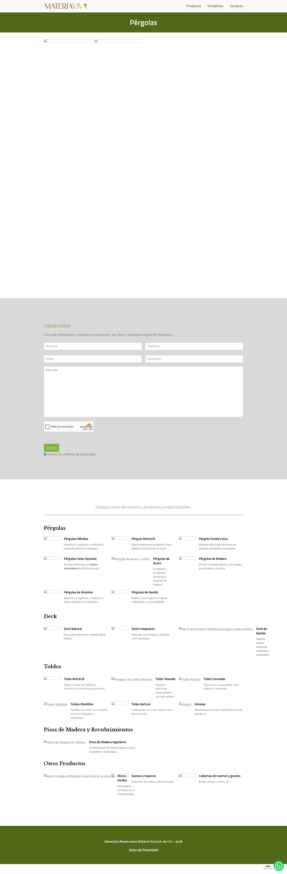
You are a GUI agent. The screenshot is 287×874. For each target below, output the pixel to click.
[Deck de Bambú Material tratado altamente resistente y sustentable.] (211, 642)
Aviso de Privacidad (143, 850)
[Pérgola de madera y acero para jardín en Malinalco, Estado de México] (118, 163)
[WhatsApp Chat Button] (279, 866)
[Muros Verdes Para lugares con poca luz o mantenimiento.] (76, 785)
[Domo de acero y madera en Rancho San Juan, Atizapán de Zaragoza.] (67, 163)
